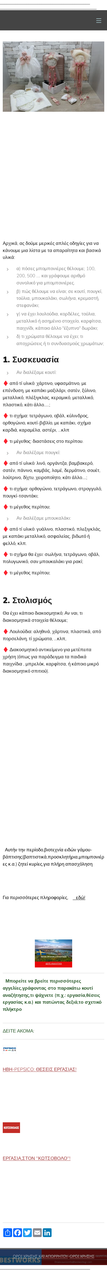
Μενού (98, 20)
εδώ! (79, 897)
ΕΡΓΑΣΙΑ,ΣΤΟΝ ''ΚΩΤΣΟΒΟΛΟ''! (37, 1158)
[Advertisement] (53, 170)
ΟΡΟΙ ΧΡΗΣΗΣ (82, 1256)
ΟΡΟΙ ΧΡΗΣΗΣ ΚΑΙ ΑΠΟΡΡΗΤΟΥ (40, 1256)
